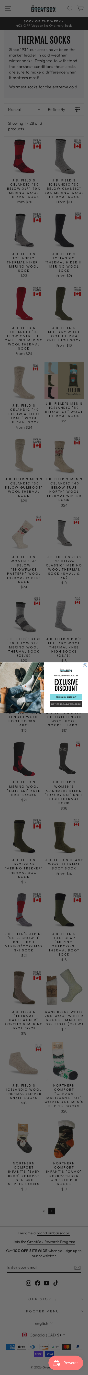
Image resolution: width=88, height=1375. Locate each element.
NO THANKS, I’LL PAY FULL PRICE (66, 704)
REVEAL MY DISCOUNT (66, 697)
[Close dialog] (85, 665)
